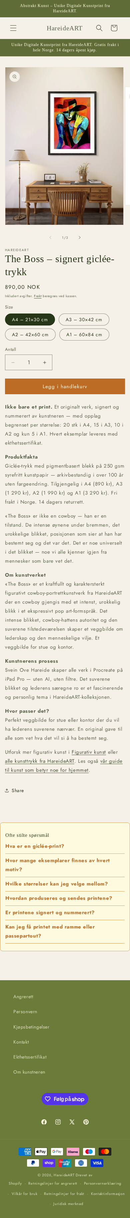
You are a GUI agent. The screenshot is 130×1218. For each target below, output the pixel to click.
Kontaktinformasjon (108, 1193)
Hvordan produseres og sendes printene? (58, 898)
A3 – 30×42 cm (84, 319)
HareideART (64, 1175)
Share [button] (18, 790)
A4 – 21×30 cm (30, 319)
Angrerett (23, 996)
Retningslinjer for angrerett (52, 1183)
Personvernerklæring (102, 1183)
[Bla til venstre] (50, 237)
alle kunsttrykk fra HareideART (39, 761)
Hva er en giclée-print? (34, 846)
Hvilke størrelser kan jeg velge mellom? (56, 883)
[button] (13, 28)
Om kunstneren (29, 1072)
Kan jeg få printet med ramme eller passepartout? (50, 931)
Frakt (38, 295)
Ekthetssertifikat (29, 1057)
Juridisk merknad (68, 1203)
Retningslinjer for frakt (64, 1193)
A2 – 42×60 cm (30, 334)
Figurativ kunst (89, 752)
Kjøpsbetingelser (31, 1027)
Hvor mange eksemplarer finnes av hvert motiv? (57, 865)
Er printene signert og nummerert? (50, 912)
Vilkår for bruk (25, 1193)
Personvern (25, 1011)
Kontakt (21, 1042)
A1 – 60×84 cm (84, 334)
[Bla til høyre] (79, 237)
